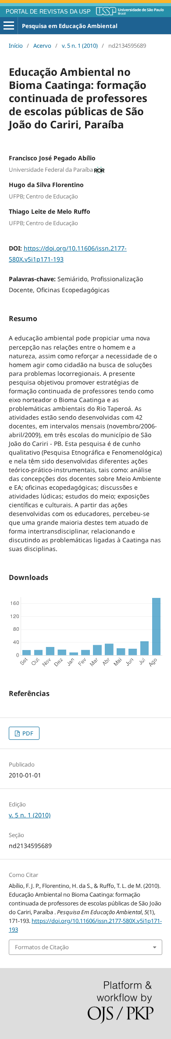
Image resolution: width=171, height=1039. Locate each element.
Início (16, 45)
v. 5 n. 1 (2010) (80, 45)
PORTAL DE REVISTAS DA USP (48, 12)
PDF (27, 733)
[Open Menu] (9, 26)
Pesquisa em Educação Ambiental (70, 26)
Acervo (42, 45)
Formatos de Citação (42, 947)
